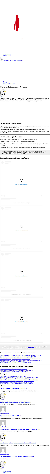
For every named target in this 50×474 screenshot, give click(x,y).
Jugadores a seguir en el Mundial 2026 (10, 415)
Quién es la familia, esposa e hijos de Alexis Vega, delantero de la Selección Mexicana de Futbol (20, 357)
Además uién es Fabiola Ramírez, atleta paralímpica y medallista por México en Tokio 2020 (19, 377)
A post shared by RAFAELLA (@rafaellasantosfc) (22, 294)
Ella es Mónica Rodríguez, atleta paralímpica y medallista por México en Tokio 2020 (17, 378)
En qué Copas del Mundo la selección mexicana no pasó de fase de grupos (19, 429)
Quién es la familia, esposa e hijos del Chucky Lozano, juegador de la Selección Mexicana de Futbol (20, 360)
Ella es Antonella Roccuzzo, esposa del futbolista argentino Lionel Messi (15, 359)
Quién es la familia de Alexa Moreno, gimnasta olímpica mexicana (13, 369)
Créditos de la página (7, 55)
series (8, 60)
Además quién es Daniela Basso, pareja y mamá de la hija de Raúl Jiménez (15, 362)
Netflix (5, 60)
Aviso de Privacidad (7, 54)
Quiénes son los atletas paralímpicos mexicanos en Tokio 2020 (13, 376)
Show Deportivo (31, 347)
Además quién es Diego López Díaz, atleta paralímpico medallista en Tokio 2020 (16, 383)
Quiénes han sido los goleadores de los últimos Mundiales (15, 402)
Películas (11, 60)
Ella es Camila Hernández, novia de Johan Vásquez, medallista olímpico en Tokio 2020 (18, 356)
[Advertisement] (25, 71)
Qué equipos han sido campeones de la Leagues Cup (14, 388)
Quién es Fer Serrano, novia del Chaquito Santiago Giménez (12, 361)
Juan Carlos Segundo (4, 413)
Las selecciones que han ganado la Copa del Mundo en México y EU (18, 443)
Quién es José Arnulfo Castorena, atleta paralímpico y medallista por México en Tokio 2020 (19, 379)
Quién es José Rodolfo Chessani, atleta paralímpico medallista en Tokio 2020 (16, 382)
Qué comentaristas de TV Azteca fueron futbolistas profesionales (17, 456)
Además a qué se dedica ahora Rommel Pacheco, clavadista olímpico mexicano (16, 370)
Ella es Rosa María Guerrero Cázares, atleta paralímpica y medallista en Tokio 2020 (17, 381)
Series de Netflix (19, 60)
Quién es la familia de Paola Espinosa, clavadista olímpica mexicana (14, 371)
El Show (2, 96)
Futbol (14, 60)
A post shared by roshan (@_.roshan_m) (21, 202)
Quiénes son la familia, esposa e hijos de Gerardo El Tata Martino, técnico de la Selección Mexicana (20, 355)
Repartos (2, 60)
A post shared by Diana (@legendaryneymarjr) (21, 340)
